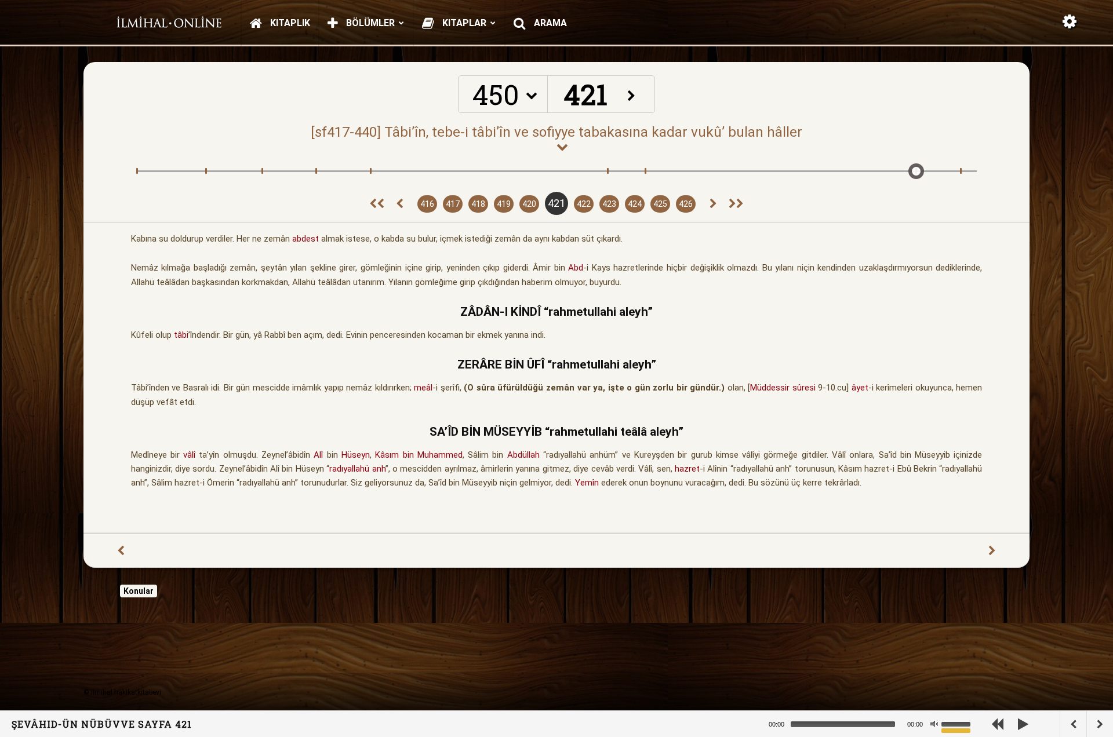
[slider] (957, 723)
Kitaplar (463, 22)
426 (686, 204)
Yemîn (587, 482)
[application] (881, 724)
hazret (687, 469)
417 (453, 204)
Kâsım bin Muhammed (419, 455)
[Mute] (934, 724)
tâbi (181, 335)
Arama (549, 22)
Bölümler (369, 22)
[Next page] (713, 204)
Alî (318, 455)
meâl (423, 387)
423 (609, 204)
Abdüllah (523, 455)
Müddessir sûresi (783, 387)
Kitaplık (289, 22)
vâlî (189, 455)
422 (584, 204)
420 (529, 204)
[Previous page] (399, 204)
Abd (575, 267)
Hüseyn (355, 455)
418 (478, 204)
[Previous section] (376, 204)
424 (635, 204)
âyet (860, 387)
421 (556, 203)
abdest (305, 238)
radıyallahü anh (357, 469)
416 (427, 204)
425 (660, 204)
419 (504, 204)
